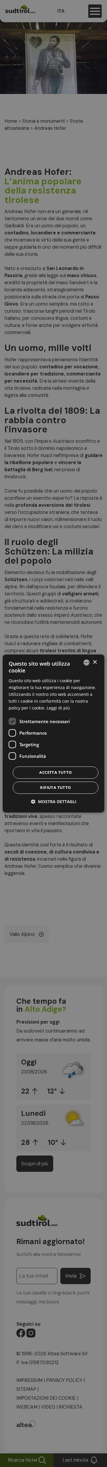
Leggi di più (58, 708)
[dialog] (53, 733)
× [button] (94, 662)
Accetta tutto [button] (55, 772)
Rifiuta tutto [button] (55, 787)
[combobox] (86, 662)
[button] (53, 801)
